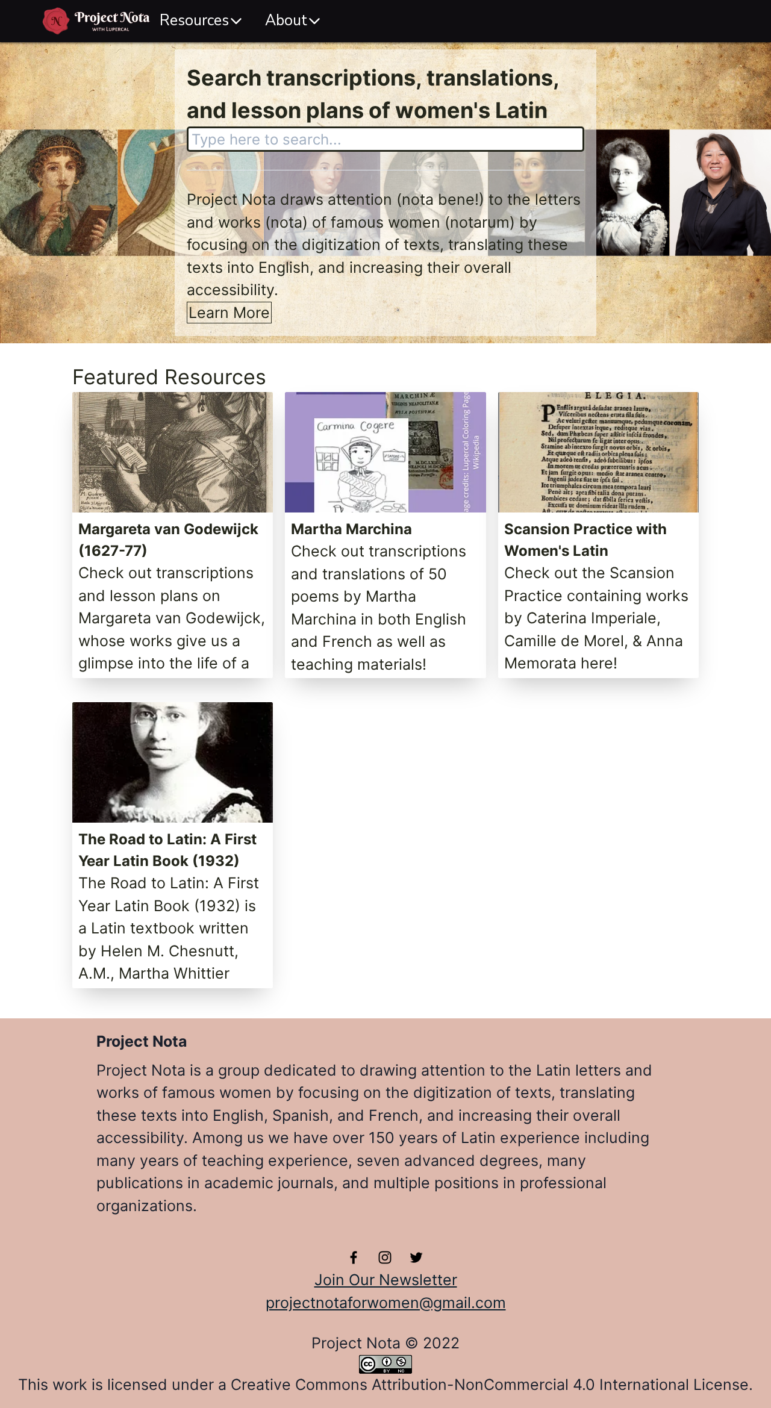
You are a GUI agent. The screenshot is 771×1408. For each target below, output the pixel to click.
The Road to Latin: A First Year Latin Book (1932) (167, 850)
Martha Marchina (351, 529)
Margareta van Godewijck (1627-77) (168, 539)
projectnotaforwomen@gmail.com (386, 1303)
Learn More (229, 313)
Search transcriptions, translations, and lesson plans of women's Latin (373, 93)
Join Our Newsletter (385, 1280)
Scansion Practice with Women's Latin (585, 539)
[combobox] (385, 139)
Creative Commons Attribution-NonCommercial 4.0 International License (490, 1384)
